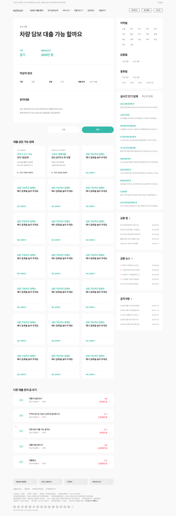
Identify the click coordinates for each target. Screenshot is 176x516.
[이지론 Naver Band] (45, 507)
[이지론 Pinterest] (30, 507)
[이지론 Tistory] (49, 507)
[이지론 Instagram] (18, 507)
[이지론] (18, 10)
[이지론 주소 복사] (72, 507)
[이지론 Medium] (22, 507)
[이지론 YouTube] (68, 507)
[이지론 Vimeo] (65, 507)
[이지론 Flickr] (57, 507)
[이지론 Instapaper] (53, 507)
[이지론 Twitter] (34, 507)
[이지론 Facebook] (41, 507)
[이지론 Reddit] (26, 507)
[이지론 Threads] (61, 507)
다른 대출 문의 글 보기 (25, 390)
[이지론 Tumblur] (37, 507)
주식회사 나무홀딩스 (91, 501)
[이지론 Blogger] (14, 507)
